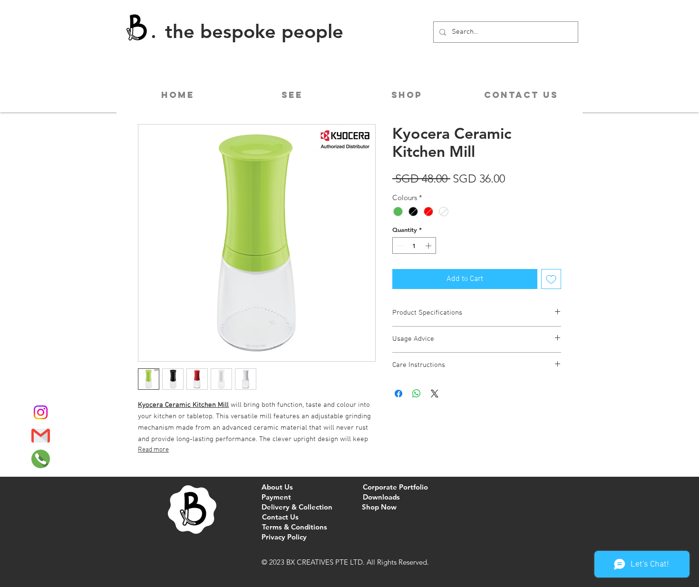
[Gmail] (40, 435)
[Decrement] (399, 246)
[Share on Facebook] (398, 393)
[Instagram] (40, 412)
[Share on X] (434, 393)
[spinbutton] (414, 246)
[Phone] (40, 459)
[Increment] (429, 246)
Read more (153, 450)
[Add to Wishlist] (551, 279)
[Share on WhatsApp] (416, 393)
